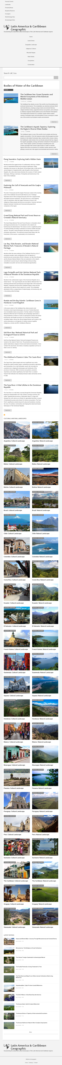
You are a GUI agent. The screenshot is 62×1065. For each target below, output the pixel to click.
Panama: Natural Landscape (41, 788)
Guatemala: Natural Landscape (42, 672)
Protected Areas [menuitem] (9, 7)
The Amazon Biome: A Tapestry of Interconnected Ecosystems (31, 1013)
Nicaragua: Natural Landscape (42, 765)
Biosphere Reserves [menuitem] (10, 10)
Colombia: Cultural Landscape (14, 557)
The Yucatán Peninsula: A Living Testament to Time (29, 966)
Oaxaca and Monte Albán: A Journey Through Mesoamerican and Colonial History (36, 938)
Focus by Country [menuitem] (9, 1)
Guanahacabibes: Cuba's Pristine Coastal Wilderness (29, 985)
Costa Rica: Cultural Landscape (14, 580)
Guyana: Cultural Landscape (13, 696)
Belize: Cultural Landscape (13, 464)
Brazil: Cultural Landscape (13, 510)
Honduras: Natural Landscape (42, 719)
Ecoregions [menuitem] (7, 13)
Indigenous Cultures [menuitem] (31, 48)
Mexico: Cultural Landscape (13, 742)
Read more (55, 122)
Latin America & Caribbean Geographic (28, 28)
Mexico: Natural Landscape (41, 742)
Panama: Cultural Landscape (14, 788)
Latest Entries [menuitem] (31, 40)
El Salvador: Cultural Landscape (15, 626)
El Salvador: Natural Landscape (43, 626)
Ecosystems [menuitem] (31, 60)
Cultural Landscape (10, 422)
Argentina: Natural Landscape (42, 441)
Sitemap (31, 1062)
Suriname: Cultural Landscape (14, 858)
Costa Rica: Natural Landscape (42, 580)
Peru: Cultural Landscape (12, 834)
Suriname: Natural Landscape (42, 858)
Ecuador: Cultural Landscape (14, 603)
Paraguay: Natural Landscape (42, 811)
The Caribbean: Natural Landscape (44, 881)
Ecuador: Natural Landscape (42, 603)
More (30, 1032)
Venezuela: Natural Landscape (42, 927)
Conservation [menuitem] (31, 64)
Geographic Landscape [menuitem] (31, 44)
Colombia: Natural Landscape (42, 557)
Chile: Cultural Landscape (12, 533)
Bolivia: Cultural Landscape (13, 487)
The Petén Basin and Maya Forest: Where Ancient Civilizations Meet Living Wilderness (34, 976)
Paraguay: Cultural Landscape (14, 811)
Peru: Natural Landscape (40, 834)
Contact (36, 1062)
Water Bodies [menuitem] (31, 56)
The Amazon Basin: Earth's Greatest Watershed (27, 1004)
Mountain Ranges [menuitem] (31, 52)
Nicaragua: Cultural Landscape (14, 765)
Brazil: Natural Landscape (41, 510)
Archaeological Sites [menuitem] (10, 20)
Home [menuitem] (31, 36)
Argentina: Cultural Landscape (14, 441)
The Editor (30, 101)
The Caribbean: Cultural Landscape (16, 881)
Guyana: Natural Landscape (41, 696)
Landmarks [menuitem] (8, 4)
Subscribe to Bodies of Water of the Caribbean (4, 414)
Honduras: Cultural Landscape (14, 719)
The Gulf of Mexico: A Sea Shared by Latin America (28, 994)
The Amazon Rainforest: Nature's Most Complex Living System (31, 1022)
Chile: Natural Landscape (40, 533)
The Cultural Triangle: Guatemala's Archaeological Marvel (30, 957)
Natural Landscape (38, 422)
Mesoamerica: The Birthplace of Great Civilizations (29, 948)
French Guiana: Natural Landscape (44, 649)
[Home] (7, 27)
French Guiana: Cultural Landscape (16, 649)
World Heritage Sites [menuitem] (10, 17)
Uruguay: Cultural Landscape (14, 904)
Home (26, 1062)
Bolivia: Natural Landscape (41, 487)
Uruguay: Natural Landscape (42, 904)
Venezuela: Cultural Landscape (14, 927)
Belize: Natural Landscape (41, 464)
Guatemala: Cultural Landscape (14, 672)
